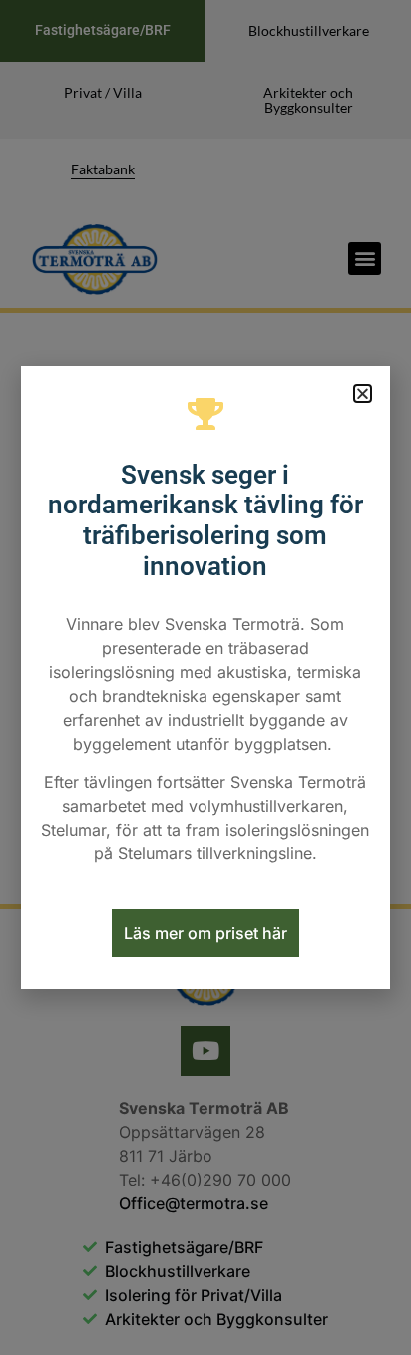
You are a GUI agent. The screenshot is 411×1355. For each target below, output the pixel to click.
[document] (205, 677)
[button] (362, 393)
